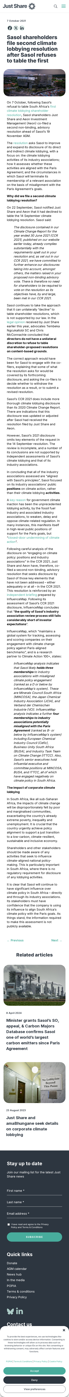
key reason (18, 500)
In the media (16, 1280)
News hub (14, 1274)
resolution (20, 143)
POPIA (9, 1361)
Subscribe (34, 1237)
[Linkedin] (22, 28)
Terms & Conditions (23, 1361)
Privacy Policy (41, 1361)
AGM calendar (17, 1268)
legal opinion (16, 322)
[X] (16, 28)
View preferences (34, 1389)
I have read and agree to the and (30, 1226)
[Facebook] (10, 28)
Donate (12, 1263)
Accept (34, 1370)
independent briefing (22, 595)
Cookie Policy (55, 1361)
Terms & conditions (21, 1291)
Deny (34, 1380)
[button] (64, 1330)
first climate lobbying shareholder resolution (31, 111)
